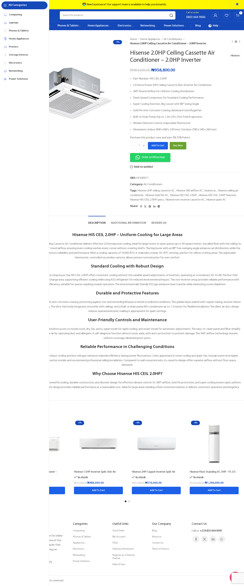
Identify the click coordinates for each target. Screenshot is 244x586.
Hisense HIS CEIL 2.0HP (183, 195)
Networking (79, 555)
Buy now (178, 145)
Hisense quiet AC (216, 199)
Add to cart (157, 145)
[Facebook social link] (141, 206)
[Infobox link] (195, 15)
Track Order (118, 530)
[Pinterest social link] (150, 206)
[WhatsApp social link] (221, 539)
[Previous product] (232, 41)
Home (134, 39)
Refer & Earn (119, 564)
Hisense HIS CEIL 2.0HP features (217, 195)
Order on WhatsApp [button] (153, 157)
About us (156, 536)
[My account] (215, 15)
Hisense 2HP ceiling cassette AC (156, 190)
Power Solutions (81, 561)
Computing (79, 530)
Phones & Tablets (82, 536)
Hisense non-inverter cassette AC (185, 199)
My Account (119, 536)
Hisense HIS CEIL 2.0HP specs (147, 199)
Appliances (79, 543)
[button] (98, 490)
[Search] (171, 15)
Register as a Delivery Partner (124, 557)
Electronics (78, 549)
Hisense (235, 55)
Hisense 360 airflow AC (189, 190)
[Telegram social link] (158, 206)
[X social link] (145, 206)
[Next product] (239, 41)
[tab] (97, 221)
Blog (154, 530)
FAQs (115, 543)
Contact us (157, 543)
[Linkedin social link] (154, 206)
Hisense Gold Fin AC (156, 195)
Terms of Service (160, 549)
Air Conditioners (173, 39)
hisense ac (210, 190)
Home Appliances (150, 39)
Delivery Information (123, 549)
